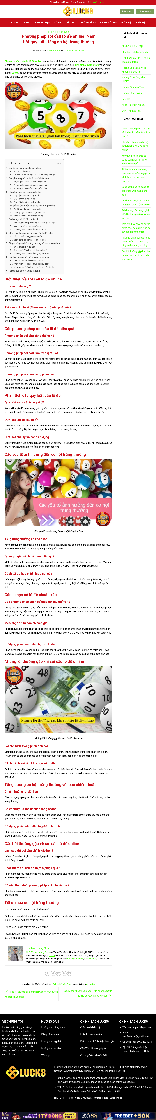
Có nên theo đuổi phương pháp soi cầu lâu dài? (34, 267)
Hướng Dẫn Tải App (132, 93)
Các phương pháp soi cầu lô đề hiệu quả (29, 178)
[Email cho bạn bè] (58, 973)
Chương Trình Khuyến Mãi (135, 52)
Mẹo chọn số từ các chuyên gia (27, 226)
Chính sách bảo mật (90, 1027)
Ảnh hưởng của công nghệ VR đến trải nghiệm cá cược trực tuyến (136, 214)
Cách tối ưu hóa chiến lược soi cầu (29, 216)
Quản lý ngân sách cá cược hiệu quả (29, 212)
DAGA (105, 1098)
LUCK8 (14, 22)
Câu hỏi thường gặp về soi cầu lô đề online (30, 257)
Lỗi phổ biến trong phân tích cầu (28, 236)
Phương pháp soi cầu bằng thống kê (30, 181)
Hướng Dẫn (87, 22)
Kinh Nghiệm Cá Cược (58, 32)
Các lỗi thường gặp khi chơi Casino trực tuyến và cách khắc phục (136, 255)
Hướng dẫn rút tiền (51, 1048)
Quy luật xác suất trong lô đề (26, 195)
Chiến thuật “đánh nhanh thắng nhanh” (30, 250)
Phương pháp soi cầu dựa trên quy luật (31, 185)
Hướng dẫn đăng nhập (53, 1027)
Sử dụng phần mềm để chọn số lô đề (30, 229)
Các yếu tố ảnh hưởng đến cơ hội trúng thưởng (32, 205)
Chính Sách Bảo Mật (132, 46)
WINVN (78, 1098)
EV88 (119, 1098)
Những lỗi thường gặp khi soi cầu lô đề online (31, 233)
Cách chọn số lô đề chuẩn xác (24, 219)
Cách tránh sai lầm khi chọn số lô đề (30, 240)
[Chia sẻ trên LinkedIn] (69, 973)
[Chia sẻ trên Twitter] (53, 973)
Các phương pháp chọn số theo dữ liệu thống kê (35, 223)
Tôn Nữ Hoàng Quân (75, 51)
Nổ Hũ (57, 22)
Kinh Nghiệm (42, 22)
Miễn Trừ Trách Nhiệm (133, 104)
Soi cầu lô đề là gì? (22, 171)
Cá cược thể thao (75, 958)
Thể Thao (70, 22)
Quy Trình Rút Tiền (131, 110)
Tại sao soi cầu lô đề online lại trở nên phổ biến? (35, 174)
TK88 (70, 1098)
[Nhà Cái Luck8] (78, 11)
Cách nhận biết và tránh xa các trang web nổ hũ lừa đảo (135, 190)
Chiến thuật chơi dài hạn (24, 247)
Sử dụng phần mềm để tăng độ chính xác (32, 253)
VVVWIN (87, 1098)
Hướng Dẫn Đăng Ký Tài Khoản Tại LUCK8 (134, 69)
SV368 (97, 1098)
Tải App (45, 1055)
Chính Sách (107, 22)
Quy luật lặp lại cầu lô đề (24, 198)
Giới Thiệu (126, 22)
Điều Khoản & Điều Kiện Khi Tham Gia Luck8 (136, 60)
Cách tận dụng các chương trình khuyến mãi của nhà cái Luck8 (136, 132)
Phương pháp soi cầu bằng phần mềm (30, 188)
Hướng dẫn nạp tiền (51, 1041)
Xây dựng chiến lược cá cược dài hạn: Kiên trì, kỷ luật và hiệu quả (134, 159)
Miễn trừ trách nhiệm (91, 1034)
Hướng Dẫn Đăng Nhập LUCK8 (134, 79)
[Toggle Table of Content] (57, 163)
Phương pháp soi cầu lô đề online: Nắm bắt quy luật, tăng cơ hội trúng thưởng (136, 241)
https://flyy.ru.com (98, 2)
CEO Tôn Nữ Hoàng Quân (38, 952)
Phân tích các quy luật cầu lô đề (25, 192)
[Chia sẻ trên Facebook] (47, 973)
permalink (90, 984)
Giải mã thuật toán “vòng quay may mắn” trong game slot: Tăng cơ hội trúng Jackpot (136, 175)
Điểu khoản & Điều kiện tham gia (97, 1041)
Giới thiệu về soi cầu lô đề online (25, 168)
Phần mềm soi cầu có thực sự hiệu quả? (31, 264)
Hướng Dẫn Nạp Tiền (133, 87)
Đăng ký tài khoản (50, 1034)
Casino (26, 22)
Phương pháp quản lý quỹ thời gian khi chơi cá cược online (135, 146)
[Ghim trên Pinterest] (64, 973)
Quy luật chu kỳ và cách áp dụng (28, 202)
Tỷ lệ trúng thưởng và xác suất (27, 209)
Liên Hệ (140, 22)
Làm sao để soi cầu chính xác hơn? (29, 260)
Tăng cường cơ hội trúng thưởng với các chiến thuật (34, 243)
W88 (112, 1098)
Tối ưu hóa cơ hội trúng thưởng (24, 270)
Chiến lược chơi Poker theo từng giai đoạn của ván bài (136, 202)
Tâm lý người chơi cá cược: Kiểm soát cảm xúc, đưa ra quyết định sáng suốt (136, 228)
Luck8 (5, 1027)
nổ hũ (94, 958)
